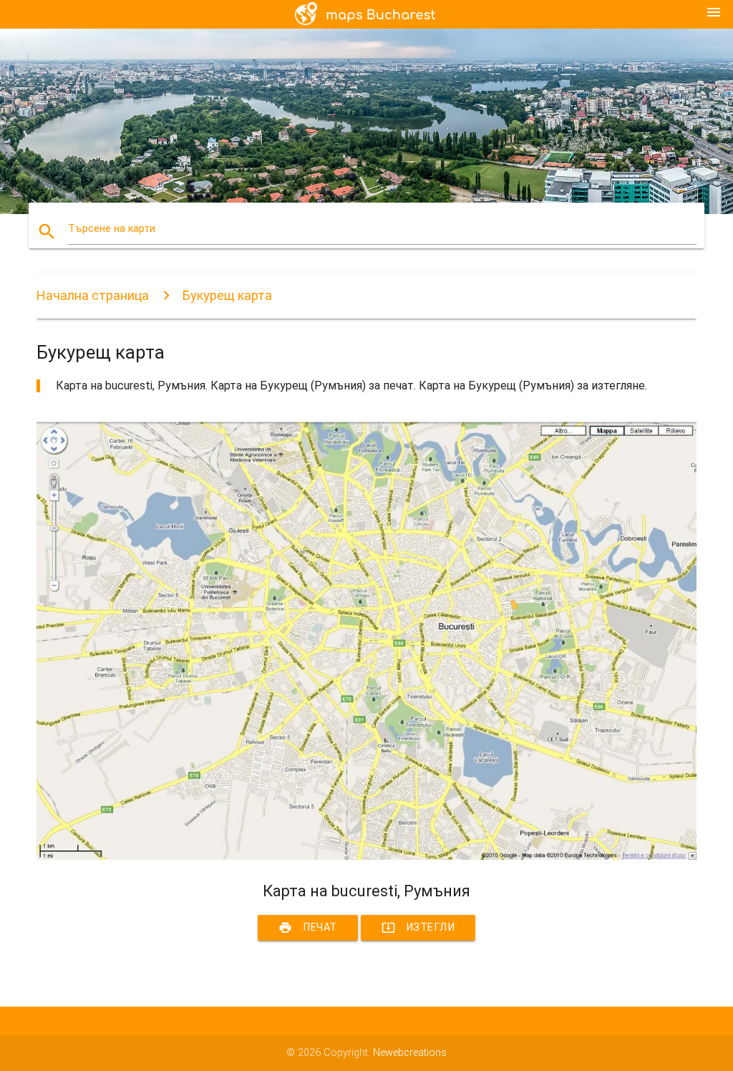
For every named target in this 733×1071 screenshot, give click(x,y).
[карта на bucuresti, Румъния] (366, 856)
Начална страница (93, 295)
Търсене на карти (111, 229)
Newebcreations (410, 1053)
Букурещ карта (227, 295)
